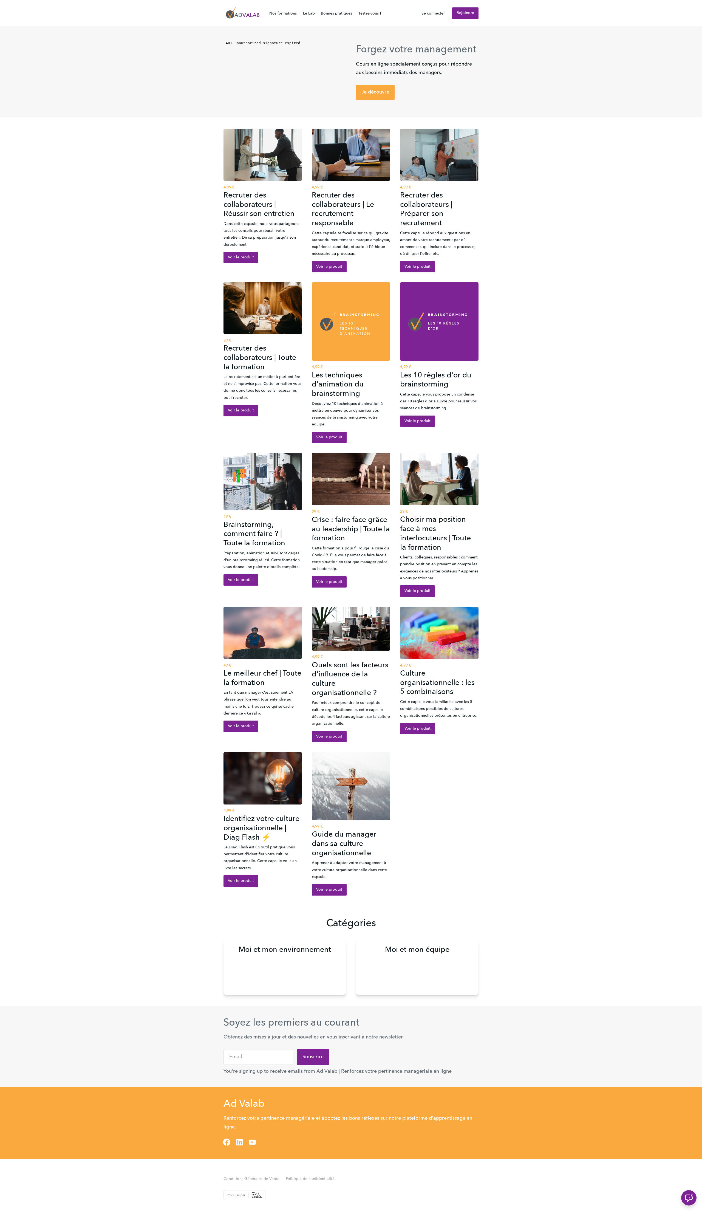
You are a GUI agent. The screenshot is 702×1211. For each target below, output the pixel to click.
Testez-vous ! (369, 13)
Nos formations (283, 13)
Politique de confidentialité (310, 1179)
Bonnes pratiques (336, 13)
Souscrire (313, 1056)
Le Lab (309, 13)
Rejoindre (465, 13)
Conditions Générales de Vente (251, 1179)
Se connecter (433, 13)
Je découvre (375, 92)
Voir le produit (241, 257)
